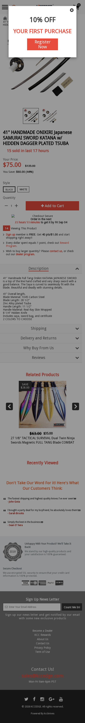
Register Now (43, 44)
